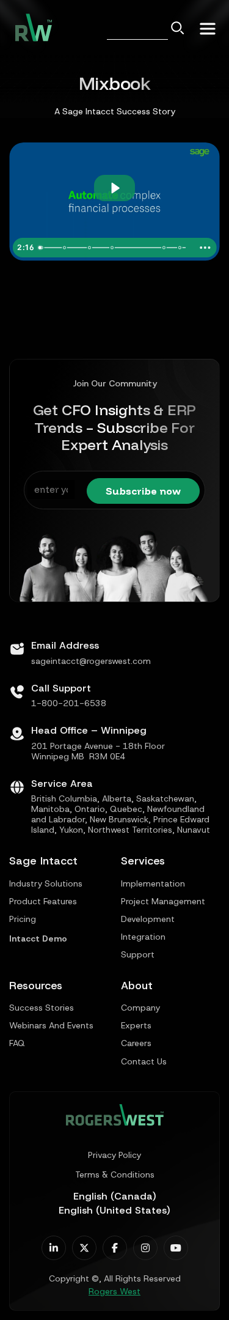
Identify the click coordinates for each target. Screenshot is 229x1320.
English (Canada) (114, 1196)
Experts (136, 1025)
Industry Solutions (45, 884)
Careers (136, 1043)
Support (137, 954)
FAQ (17, 1043)
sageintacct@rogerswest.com (91, 661)
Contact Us (144, 1061)
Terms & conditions (114, 1175)
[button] (207, 27)
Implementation (153, 884)
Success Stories (41, 1008)
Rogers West (114, 1291)
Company (140, 1008)
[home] (30, 27)
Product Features (43, 901)
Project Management (163, 901)
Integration (143, 937)
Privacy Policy (114, 1155)
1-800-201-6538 (68, 703)
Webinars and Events (51, 1025)
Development (148, 919)
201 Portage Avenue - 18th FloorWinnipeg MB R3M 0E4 (98, 751)
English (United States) (114, 1210)
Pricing (22, 919)
